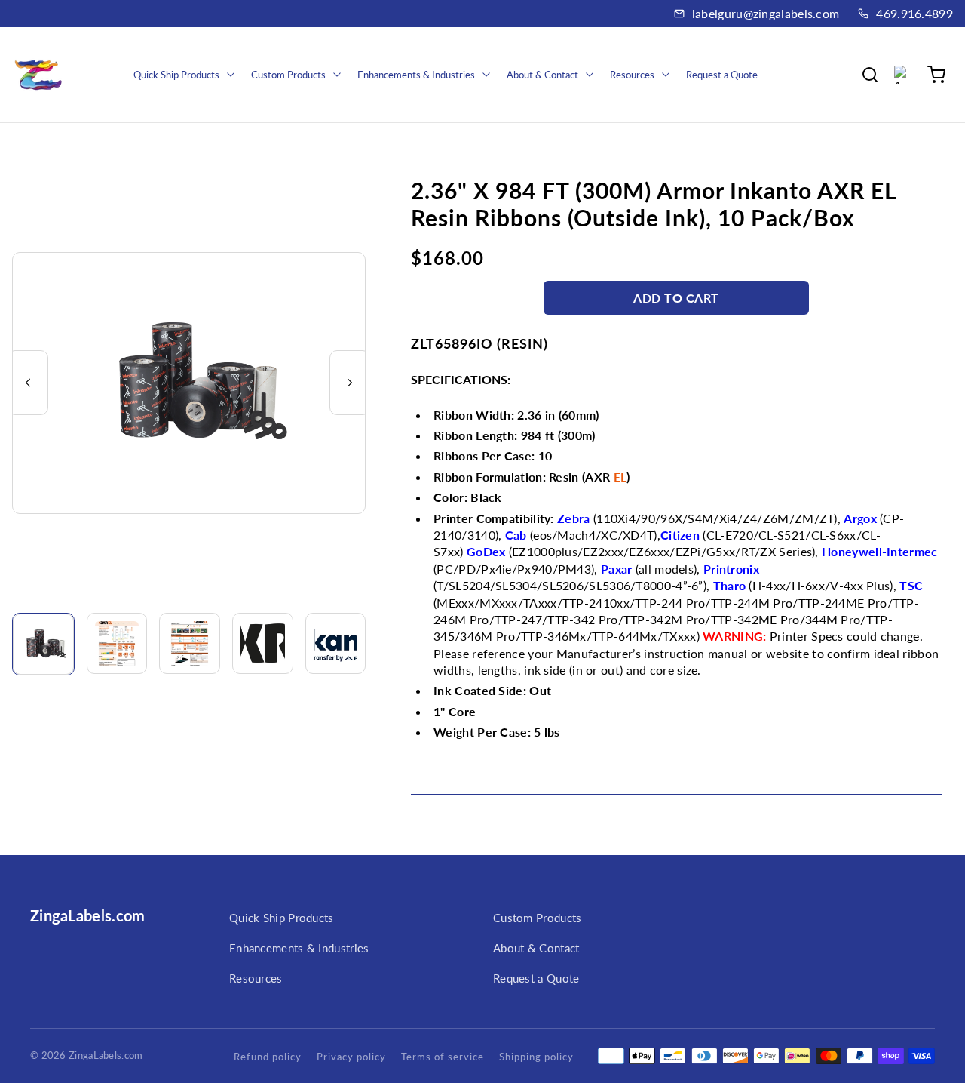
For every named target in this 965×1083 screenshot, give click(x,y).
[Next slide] (350, 382)
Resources (256, 978)
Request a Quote (536, 978)
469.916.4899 (914, 13)
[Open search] (870, 75)
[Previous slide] (28, 382)
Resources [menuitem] (632, 75)
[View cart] (936, 75)
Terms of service (442, 1057)
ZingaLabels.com (88, 915)
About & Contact (536, 948)
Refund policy (268, 1057)
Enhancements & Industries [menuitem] (416, 75)
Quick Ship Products (281, 918)
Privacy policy (351, 1057)
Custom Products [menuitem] (288, 75)
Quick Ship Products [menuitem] (176, 75)
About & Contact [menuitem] (542, 75)
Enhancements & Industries (299, 948)
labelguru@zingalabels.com (766, 13)
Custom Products (537, 918)
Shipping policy (536, 1057)
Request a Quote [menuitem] (722, 75)
